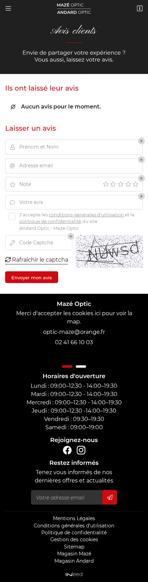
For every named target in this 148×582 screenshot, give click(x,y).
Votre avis (26, 202)
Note (20, 184)
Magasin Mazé (74, 553)
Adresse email (31, 165)
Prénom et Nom (34, 147)
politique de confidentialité (50, 221)
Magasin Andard (74, 561)
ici (98, 313)
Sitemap (74, 547)
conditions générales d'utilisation (86, 214)
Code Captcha (31, 243)
